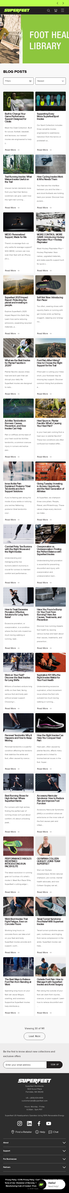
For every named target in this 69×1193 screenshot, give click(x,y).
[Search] (48, 10)
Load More (34, 1036)
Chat (55, 1132)
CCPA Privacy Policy (26, 1180)
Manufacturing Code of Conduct (18, 1186)
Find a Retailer (24, 1132)
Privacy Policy (11, 1180)
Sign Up (55, 1064)
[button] (55, 10)
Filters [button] (8, 81)
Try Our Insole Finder (33, 3)
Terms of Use (10, 1183)
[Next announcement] (63, 3)
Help (42, 1132)
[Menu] (62, 10)
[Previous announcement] (57, 3)
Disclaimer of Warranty (25, 1183)
